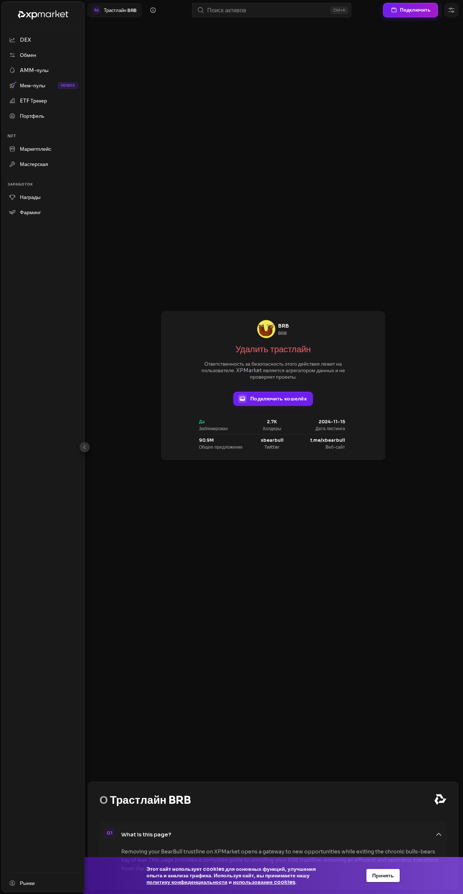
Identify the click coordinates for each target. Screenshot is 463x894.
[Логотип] (43, 15)
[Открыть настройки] (451, 10)
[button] (281, 834)
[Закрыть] (85, 447)
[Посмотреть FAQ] (153, 10)
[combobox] (267, 10)
